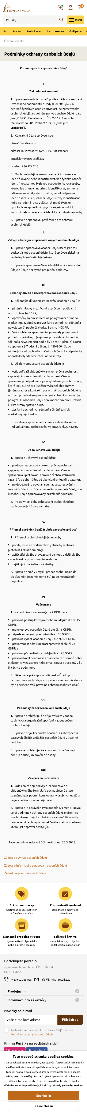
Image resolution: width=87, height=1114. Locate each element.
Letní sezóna (55, 31)
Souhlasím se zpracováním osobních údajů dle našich (43, 1032)
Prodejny (17, 991)
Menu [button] (78, 19)
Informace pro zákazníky (27, 999)
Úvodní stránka (14, 41)
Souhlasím (43, 1095)
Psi (5, 31)
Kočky (16, 31)
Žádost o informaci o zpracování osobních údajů (35, 865)
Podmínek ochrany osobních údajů (32, 1034)
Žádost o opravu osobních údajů (25, 873)
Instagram (18, 1050)
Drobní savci (34, 31)
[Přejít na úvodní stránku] (16, 7)
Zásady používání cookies (68, 1085)
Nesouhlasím (43, 1106)
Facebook (40, 1050)
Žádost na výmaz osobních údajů (25, 857)
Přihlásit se (70, 1019)
